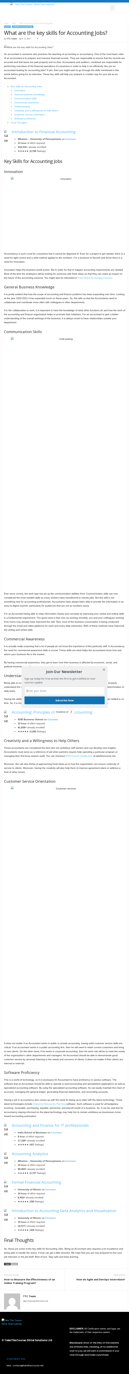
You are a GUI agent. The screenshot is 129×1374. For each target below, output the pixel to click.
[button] (64, 671)
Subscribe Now (64, 700)
